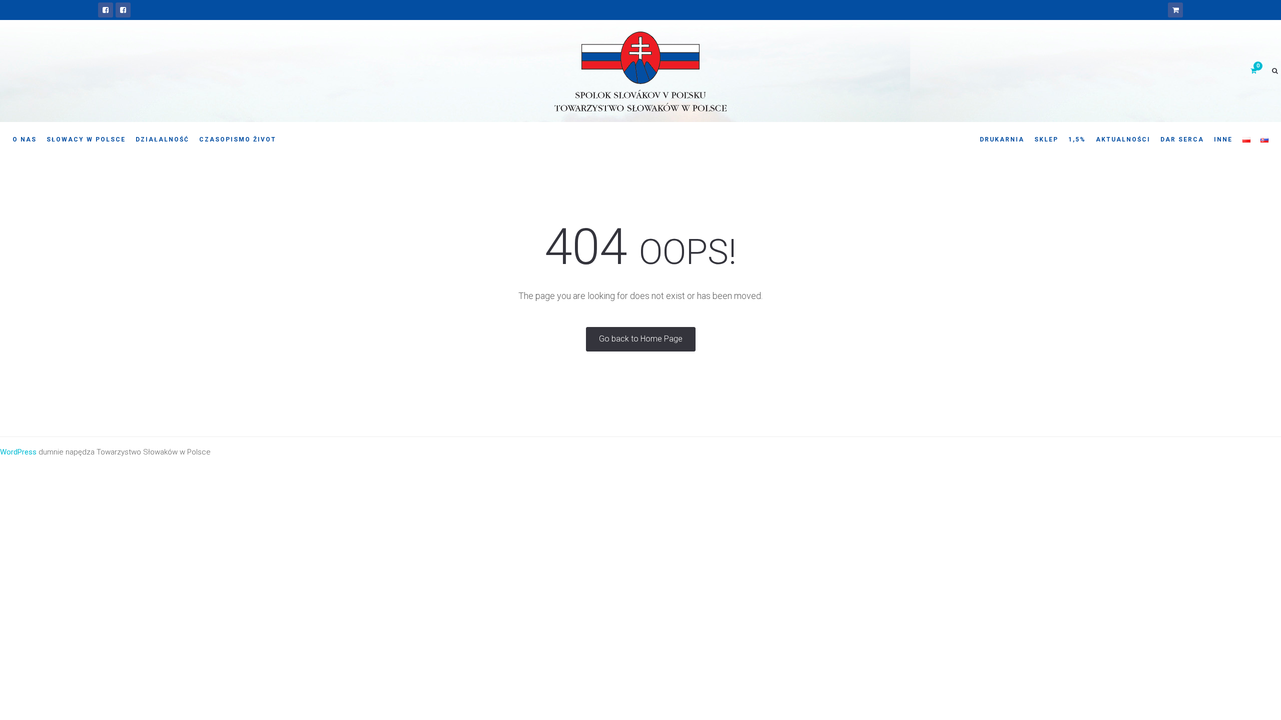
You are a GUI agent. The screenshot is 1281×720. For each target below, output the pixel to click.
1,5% (1077, 139)
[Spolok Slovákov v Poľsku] (105, 10)
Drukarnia (1002, 139)
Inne (1223, 139)
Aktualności (1123, 139)
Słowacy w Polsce (86, 139)
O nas (25, 139)
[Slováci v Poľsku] (123, 10)
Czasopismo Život (237, 139)
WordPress (18, 452)
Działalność (162, 139)
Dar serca (1182, 139)
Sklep (1046, 139)
